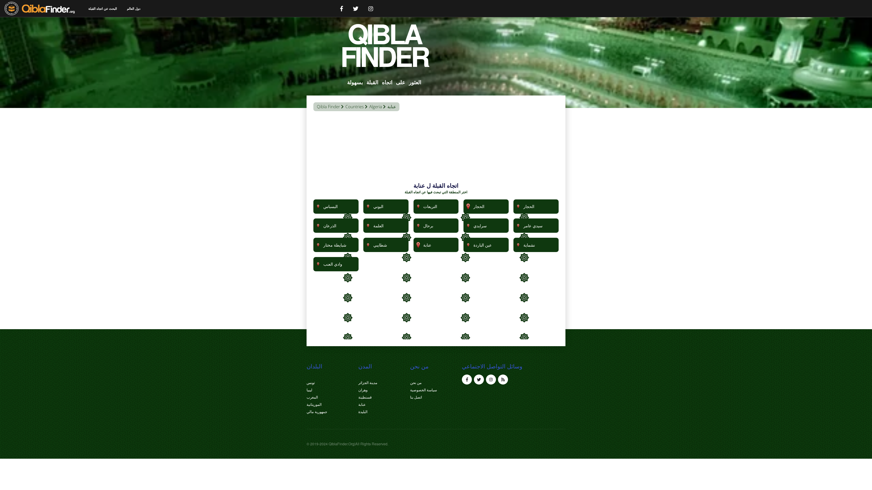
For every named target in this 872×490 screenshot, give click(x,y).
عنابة (362, 404)
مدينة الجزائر (367, 382)
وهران (363, 389)
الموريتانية (314, 404)
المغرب (312, 397)
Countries (354, 107)
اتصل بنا (416, 397)
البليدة (362, 411)
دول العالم (133, 8)
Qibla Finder (328, 107)
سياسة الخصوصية (423, 389)
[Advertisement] (436, 149)
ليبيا (309, 389)
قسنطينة (365, 397)
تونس (311, 382)
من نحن (416, 382)
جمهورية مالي (317, 411)
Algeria (375, 107)
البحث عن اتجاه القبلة (102, 8)
